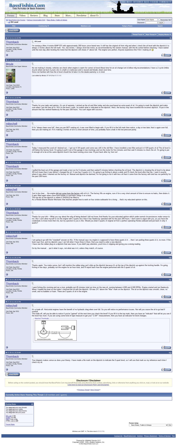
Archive (140, 436)
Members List (86, 26)
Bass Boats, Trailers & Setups (57, 20)
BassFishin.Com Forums (17, 20)
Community (43, 26)
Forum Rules (10, 424)
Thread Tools (137, 34)
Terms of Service (165, 436)
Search (160, 26)
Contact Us (118, 436)
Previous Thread (83, 390)
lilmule (9, 63)
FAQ (13, 26)
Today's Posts (127, 26)
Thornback (12, 41)
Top (173, 436)
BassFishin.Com (130, 436)
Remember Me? (166, 20)
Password (140, 22)
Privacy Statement (150, 436)
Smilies (8, 417)
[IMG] (8, 419)
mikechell (11, 123)
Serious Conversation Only (36, 20)
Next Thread (95, 390)
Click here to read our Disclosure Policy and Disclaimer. (88, 385)
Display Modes (163, 34)
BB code (9, 416)
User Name (141, 20)
